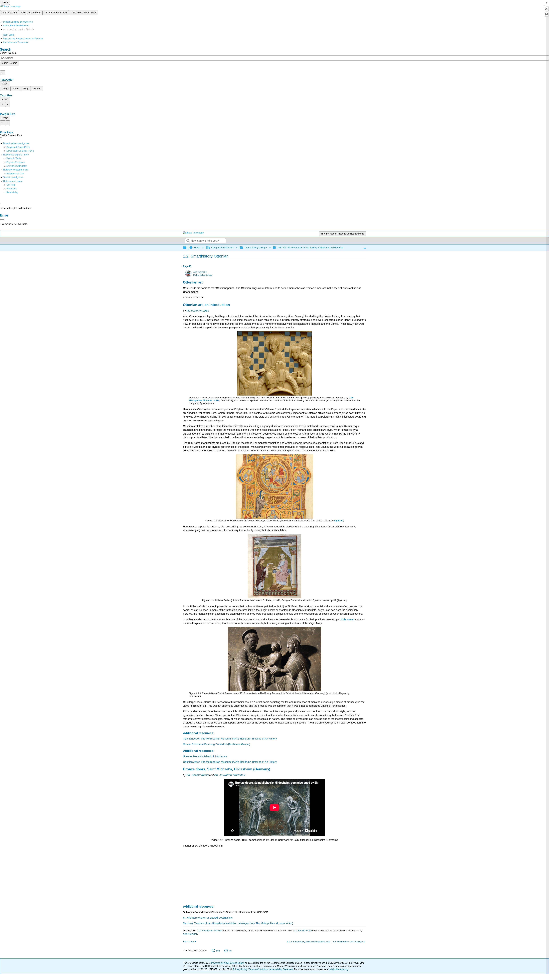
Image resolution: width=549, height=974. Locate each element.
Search (188, 240)
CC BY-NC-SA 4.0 (303, 930)
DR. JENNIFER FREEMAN (229, 775)
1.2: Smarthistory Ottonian (210, 930)
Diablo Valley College (255, 247)
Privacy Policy (240, 969)
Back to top (188, 941)
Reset (5, 83)
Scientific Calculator (16, 166)
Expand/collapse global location (364, 247)
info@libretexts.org (338, 969)
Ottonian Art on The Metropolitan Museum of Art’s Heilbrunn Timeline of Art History (230, 738)
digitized (338, 520)
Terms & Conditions (258, 969)
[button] (11, 188)
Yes (218, 951)
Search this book (8, 53)
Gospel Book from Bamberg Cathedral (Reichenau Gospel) (216, 744)
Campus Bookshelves (222, 247)
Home (197, 247)
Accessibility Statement (281, 969)
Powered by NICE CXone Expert (228, 963)
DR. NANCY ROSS (197, 775)
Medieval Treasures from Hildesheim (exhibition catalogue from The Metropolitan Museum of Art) (238, 923)
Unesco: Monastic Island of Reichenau (205, 756)
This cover (347, 619)
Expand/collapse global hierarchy (186, 248)
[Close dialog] (2, 219)
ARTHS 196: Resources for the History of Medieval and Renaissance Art (314, 247)
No (230, 951)
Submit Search (9, 63)
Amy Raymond (200, 272)
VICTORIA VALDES (197, 310)
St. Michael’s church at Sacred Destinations (208, 917)
